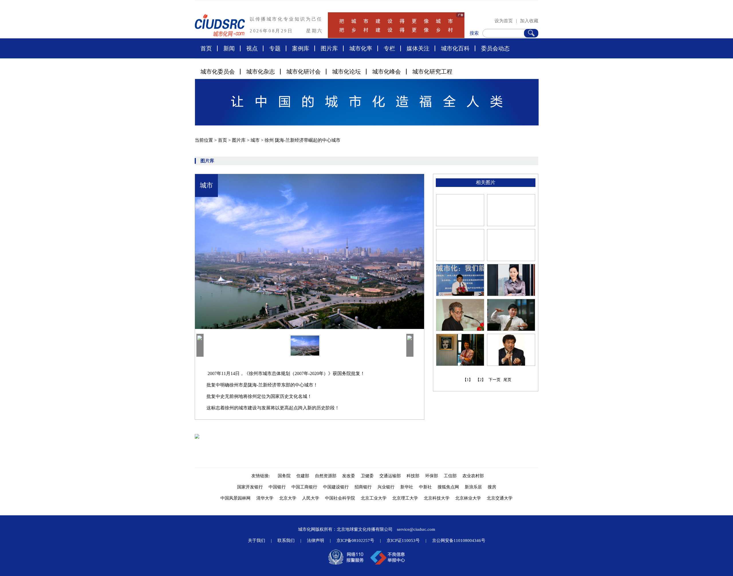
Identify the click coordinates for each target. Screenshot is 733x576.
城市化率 (360, 48)
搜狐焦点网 (448, 487)
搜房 (492, 487)
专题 (275, 48)
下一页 (494, 380)
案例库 (300, 48)
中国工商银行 (304, 487)
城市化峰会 (386, 71)
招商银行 (363, 487)
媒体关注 (418, 48)
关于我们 (256, 540)
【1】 (468, 380)
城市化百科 (455, 48)
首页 (206, 48)
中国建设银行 (336, 487)
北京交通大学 (500, 498)
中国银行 (277, 487)
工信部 (450, 476)
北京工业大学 (374, 498)
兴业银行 (386, 487)
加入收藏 (529, 20)
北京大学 (287, 498)
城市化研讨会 (303, 71)
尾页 (507, 380)
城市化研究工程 (432, 71)
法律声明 (315, 540)
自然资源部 (325, 476)
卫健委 (367, 476)
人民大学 (310, 498)
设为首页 (503, 20)
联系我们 (286, 540)
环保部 (431, 476)
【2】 (481, 380)
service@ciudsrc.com (416, 529)
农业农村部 (473, 476)
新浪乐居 (473, 487)
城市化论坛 (346, 71)
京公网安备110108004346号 (458, 540)
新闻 (229, 48)
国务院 (284, 476)
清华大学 (264, 498)
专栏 (389, 48)
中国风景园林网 (235, 498)
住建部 (302, 476)
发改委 (348, 476)
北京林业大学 (468, 498)
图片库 (329, 48)
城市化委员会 (217, 71)
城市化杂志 (260, 71)
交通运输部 (390, 476)
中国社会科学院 (340, 498)
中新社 (425, 487)
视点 (252, 48)
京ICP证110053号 (403, 540)
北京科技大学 (437, 498)
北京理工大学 (405, 498)
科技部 (413, 476)
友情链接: (261, 476)
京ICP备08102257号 (355, 540)
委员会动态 (495, 48)
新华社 (406, 487)
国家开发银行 (250, 487)
